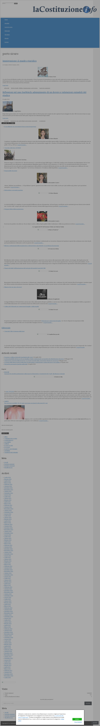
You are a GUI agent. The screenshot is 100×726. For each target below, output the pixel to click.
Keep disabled (78, 722)
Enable (77, 719)
